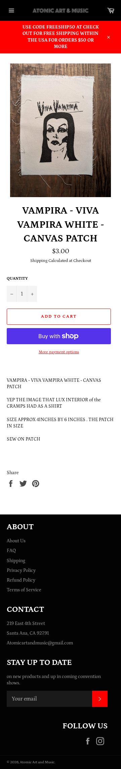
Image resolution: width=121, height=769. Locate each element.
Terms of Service (24, 590)
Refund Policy (21, 580)
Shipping (16, 560)
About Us (16, 541)
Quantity (17, 278)
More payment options (59, 352)
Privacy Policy (21, 570)
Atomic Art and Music (37, 762)
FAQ (11, 550)
